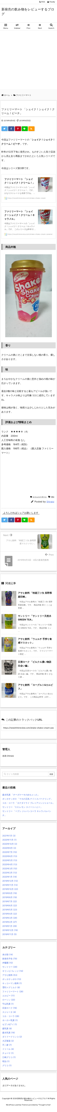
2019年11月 (10, 885)
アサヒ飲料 (9, 975)
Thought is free (44, 1105)
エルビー (8, 995)
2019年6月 (9, 905)
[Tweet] (4, 128)
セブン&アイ (9, 1024)
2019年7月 (9, 901)
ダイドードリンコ (12, 1036)
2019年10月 (10, 889)
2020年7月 (9, 852)
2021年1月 (8, 835)
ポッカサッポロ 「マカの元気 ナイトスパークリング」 (27, 799)
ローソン (8, 999)
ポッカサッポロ (11, 979)
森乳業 (7, 1028)
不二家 (7, 1045)
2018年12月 (10, 930)
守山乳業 (8, 1004)
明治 (6, 1061)
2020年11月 (9, 839)
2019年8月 (9, 897)
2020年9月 (9, 848)
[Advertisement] (28, 60)
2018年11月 (9, 934)
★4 (52, 497)
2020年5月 (9, 860)
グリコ (7, 1065)
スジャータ (9, 1012)
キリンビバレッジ (12, 971)
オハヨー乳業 (10, 1020)
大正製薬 (8, 1041)
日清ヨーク (9, 1008)
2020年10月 (9, 844)
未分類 (7, 954)
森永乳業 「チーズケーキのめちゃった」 (21, 794)
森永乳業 (8, 1032)
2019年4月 (9, 913)
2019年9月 (9, 893)
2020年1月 (9, 876)
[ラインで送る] (25, 128)
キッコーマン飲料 (12, 983)
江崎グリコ (9, 1057)
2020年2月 (9, 872)
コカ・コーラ (10, 1016)
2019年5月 (9, 909)
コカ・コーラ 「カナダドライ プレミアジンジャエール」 (28, 803)
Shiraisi (50, 501)
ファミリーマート (40, 497)
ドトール (8, 1049)
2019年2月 (9, 922)
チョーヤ (8, 1053)
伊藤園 (7, 962)
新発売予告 (9, 958)
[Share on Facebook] (11, 128)
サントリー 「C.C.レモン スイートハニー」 (22, 807)
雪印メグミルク (11, 987)
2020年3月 (9, 868)
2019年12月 (10, 881)
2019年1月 (9, 926)
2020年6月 (9, 856)
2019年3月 (9, 918)
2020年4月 (9, 864)
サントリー (9, 967)
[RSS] (31, 128)
